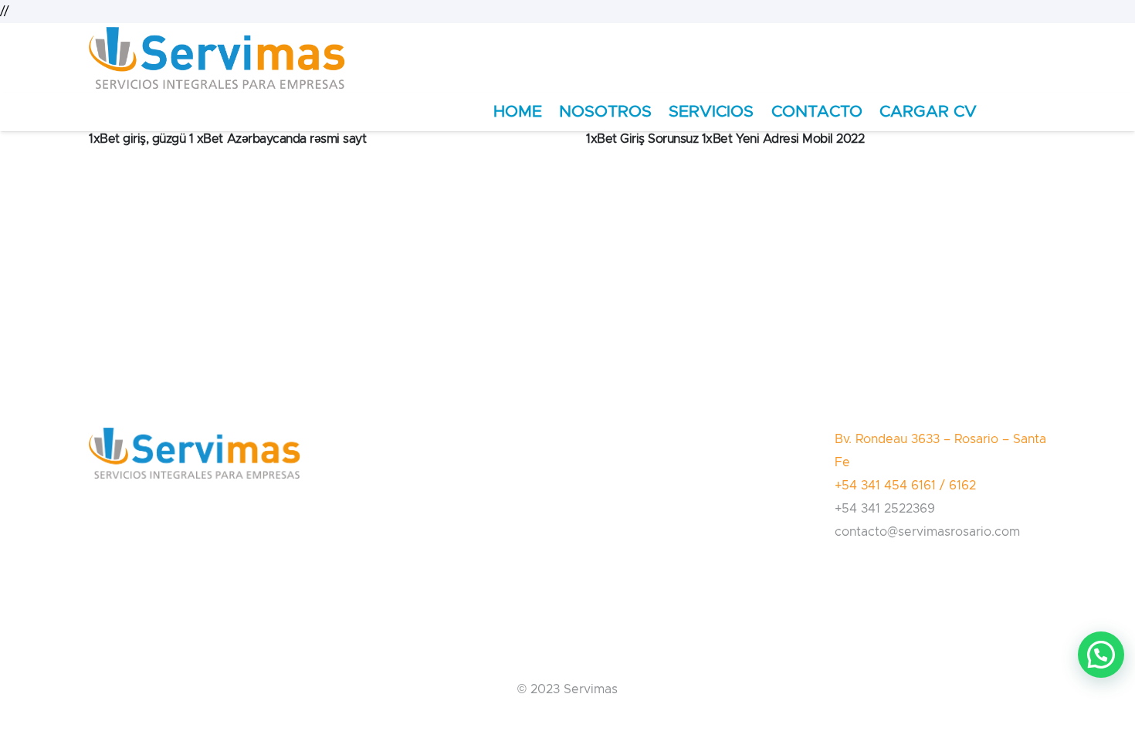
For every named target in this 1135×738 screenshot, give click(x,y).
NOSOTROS (605, 111)
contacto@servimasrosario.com (927, 532)
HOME (517, 111)
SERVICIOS (711, 111)
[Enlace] (217, 58)
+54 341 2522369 (885, 509)
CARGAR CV (928, 111)
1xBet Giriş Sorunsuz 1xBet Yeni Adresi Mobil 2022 (725, 139)
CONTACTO (816, 111)
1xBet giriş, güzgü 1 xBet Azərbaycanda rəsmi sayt (227, 139)
